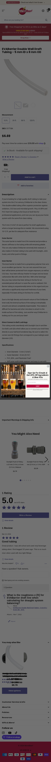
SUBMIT (37, 386)
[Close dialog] (48, 366)
